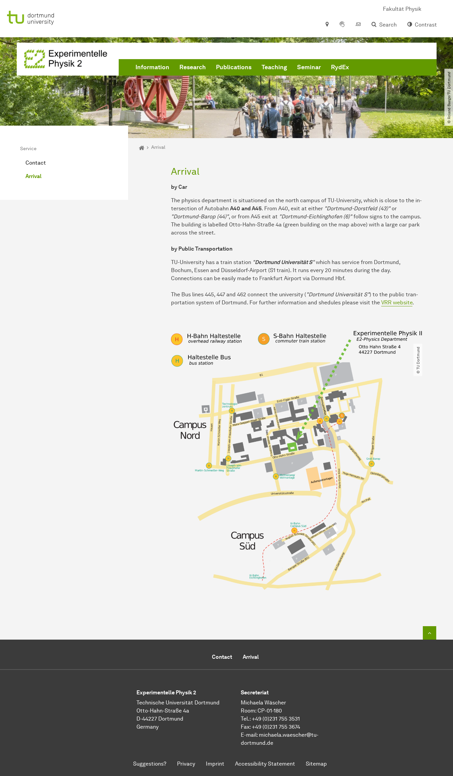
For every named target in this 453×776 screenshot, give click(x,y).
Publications (233, 67)
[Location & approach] (327, 24)
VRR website (396, 302)
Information (152, 67)
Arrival (33, 176)
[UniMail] (358, 24)
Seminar (309, 67)
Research (192, 67)
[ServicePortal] (342, 24)
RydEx (340, 67)
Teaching (274, 67)
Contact (35, 163)
